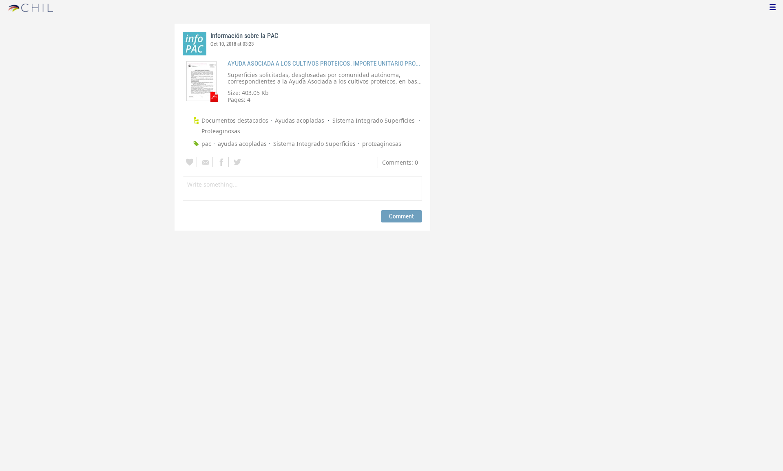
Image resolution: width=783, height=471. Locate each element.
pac (206, 143)
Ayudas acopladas (300, 120)
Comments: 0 (400, 162)
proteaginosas (381, 143)
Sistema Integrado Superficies (374, 120)
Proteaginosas (220, 131)
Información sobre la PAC (244, 36)
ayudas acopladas (242, 143)
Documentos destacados (234, 120)
